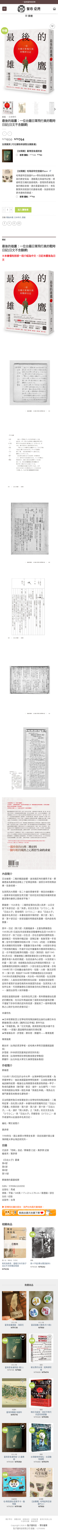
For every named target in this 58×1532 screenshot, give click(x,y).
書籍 (4, 117)
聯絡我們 (34, 1521)
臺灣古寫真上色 (46, 1519)
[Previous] (6, 61)
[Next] (51, 61)
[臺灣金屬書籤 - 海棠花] (14, 1305)
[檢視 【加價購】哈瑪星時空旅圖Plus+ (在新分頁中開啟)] (50, 171)
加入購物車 (23, 209)
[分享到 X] (9, 223)
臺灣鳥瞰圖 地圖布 (14, 1412)
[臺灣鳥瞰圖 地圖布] (14, 1392)
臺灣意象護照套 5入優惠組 (14, 1458)
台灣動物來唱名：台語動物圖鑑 (41, 1458)
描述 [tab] (4, 239)
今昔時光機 (25, 1521)
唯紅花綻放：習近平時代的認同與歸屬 (41, 1413)
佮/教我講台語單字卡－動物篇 (14, 1502)
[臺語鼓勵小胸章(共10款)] (41, 1305)
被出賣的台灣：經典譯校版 (41, 1368)
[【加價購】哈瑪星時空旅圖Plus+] (41, 1482)
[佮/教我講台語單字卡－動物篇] (14, 1482)
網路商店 (26, 1519)
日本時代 (12, 117)
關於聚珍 (9, 1519)
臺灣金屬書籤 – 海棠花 (14, 1325)
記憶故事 (34, 1519)
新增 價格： (34, 155)
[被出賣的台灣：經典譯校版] (41, 1348)
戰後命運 (9, 217)
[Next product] (4, 134)
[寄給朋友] (19, 223)
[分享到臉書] (4, 223)
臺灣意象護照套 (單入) (14, 1367)
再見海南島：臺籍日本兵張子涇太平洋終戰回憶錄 (14, 1264)
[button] (4, 9)
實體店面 (17, 1519)
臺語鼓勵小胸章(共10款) (41, 1325)
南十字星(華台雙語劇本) (40, 1263)
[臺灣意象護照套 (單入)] (14, 1348)
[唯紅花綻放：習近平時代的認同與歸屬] (41, 1392)
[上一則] (10, 134)
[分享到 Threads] (14, 223)
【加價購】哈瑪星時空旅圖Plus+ (41, 1502)
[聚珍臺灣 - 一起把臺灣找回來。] (29, 8)
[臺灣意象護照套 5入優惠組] (14, 1437)
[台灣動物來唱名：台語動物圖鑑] (41, 1437)
